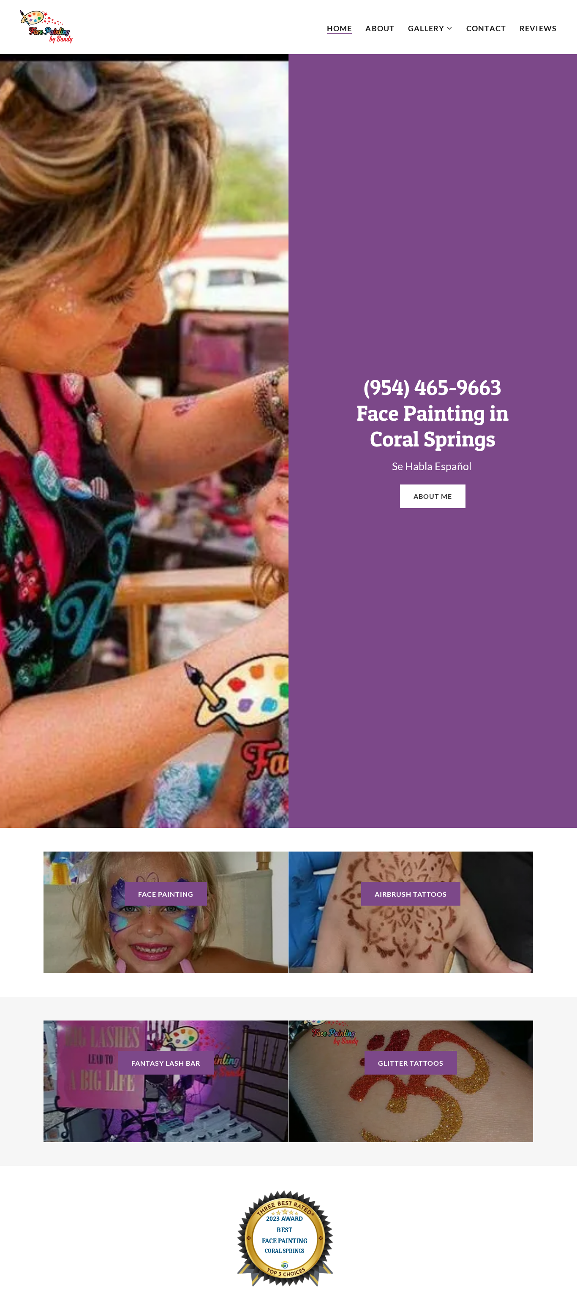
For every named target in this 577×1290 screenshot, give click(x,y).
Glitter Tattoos (411, 1063)
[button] (430, 28)
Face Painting (165, 894)
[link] (46, 26)
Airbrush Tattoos (411, 894)
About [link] (380, 28)
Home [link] (339, 28)
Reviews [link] (538, 28)
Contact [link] (486, 28)
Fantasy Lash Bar (165, 1063)
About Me (433, 496)
